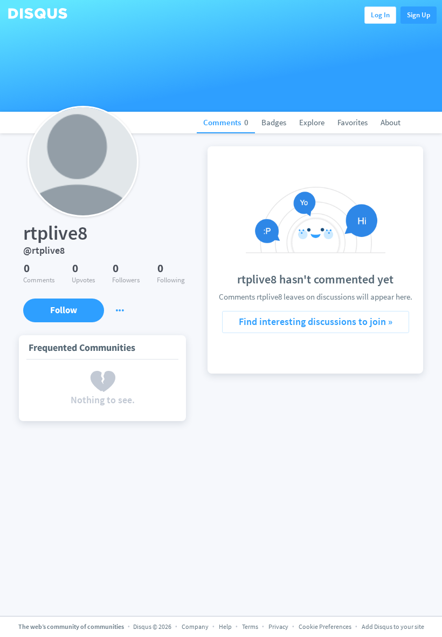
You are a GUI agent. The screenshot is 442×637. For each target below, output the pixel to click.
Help (225, 626)
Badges (273, 122)
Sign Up (418, 14)
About (390, 122)
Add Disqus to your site (393, 626)
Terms (250, 626)
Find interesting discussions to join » (315, 321)
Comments (225, 122)
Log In (380, 14)
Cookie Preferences (326, 626)
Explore (311, 122)
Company (195, 626)
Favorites (352, 122)
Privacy (278, 626)
